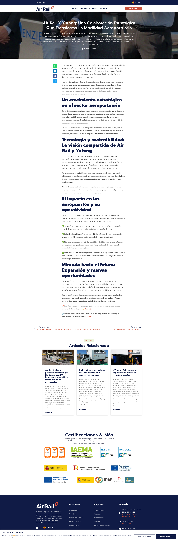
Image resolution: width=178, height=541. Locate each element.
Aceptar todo (166, 537)
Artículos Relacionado (89, 345)
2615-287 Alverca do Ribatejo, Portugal (129, 515)
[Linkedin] (44, 2)
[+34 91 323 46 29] (120, 522)
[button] (55, 66)
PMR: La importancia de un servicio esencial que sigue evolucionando (92, 372)
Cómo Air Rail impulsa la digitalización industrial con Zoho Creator (124, 372)
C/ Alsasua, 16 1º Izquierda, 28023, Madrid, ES (131, 511)
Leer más (88, 309)
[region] (89, 535)
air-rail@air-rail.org (128, 528)
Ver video (89, 317)
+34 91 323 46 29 (128, 521)
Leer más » (48, 412)
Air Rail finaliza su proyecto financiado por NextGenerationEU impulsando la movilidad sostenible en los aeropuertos (56, 376)
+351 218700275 (127, 523)
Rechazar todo (144, 537)
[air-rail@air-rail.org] (120, 529)
